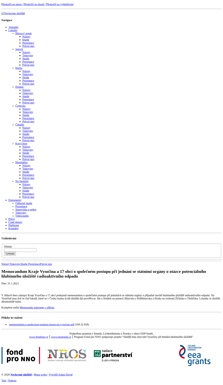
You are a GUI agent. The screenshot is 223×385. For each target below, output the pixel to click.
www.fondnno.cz (38, 336)
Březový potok (23, 33)
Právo (11, 218)
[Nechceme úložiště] (13, 13)
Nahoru (12, 380)
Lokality (13, 30)
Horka (18, 68)
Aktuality (13, 27)
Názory (26, 36)
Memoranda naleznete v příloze (37, 307)
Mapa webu (40, 374)
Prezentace (28, 42)
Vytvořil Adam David (60, 374)
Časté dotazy (15, 222)
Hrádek (19, 86)
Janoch (19, 49)
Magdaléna (21, 162)
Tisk (3, 380)
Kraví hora (21, 143)
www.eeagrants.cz (61, 336)
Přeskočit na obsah (34, 4)
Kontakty (13, 228)
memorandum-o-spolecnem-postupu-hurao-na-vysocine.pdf (41, 324)
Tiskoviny (27, 55)
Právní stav (28, 46)
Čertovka (20, 105)
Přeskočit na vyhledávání (60, 4)
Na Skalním (21, 181)
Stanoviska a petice (25, 209)
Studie (25, 39)
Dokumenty (14, 200)
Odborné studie (23, 203)
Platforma (13, 225)
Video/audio (22, 215)
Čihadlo (19, 124)
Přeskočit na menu (11, 4)
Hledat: (8, 246)
